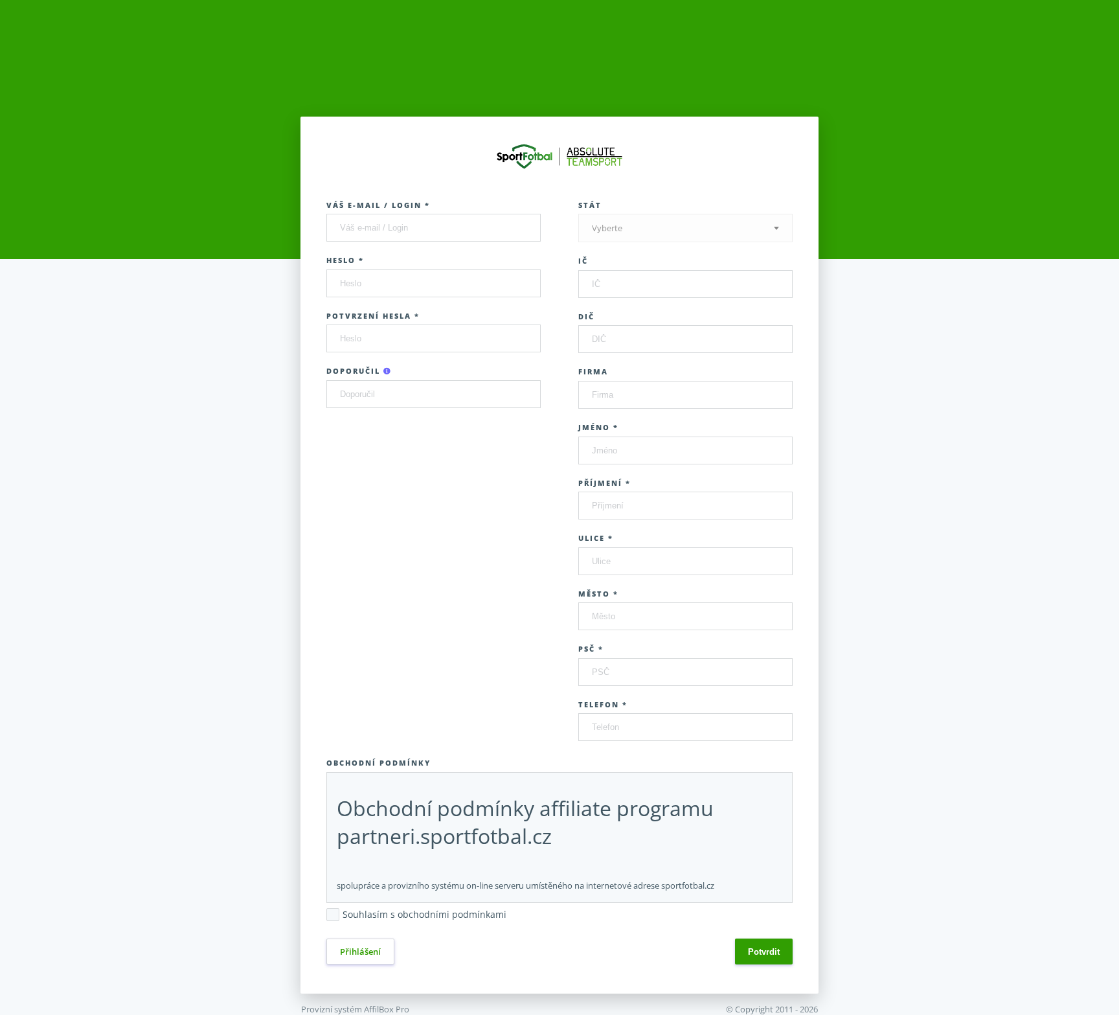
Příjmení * (604, 483)
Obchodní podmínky (378, 763)
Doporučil (354, 371)
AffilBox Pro (386, 1009)
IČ (583, 261)
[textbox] (685, 228)
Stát (590, 205)
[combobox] (685, 228)
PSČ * (591, 649)
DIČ (586, 316)
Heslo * (345, 260)
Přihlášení (360, 951)
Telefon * (602, 704)
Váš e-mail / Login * (378, 205)
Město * (598, 594)
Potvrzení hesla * (373, 316)
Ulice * (595, 538)
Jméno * (598, 427)
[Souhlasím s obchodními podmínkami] (512, 915)
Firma (593, 371)
